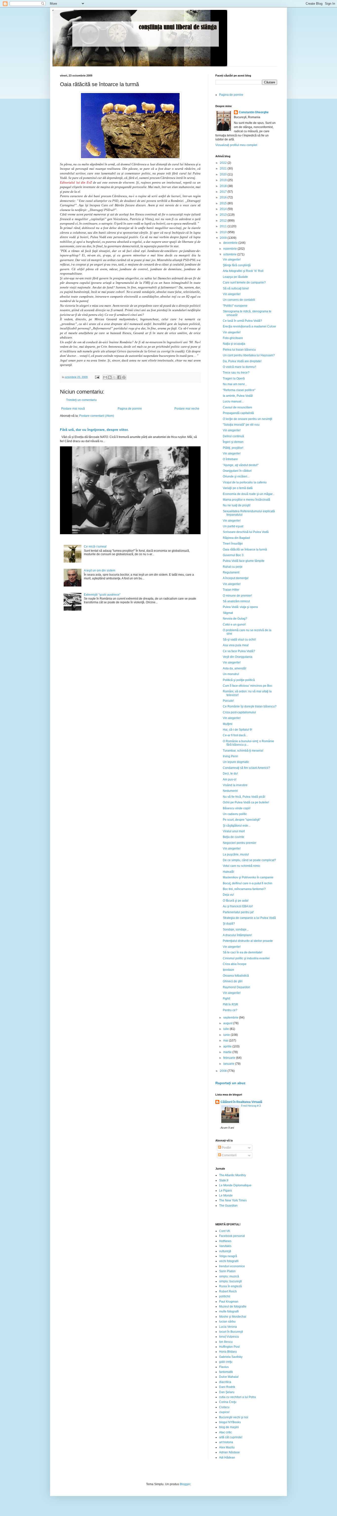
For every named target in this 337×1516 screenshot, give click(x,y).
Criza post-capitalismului (239, 712)
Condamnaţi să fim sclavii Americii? (246, 768)
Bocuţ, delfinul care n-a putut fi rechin (247, 883)
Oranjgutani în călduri (237, 471)
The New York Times (233, 1200)
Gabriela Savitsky (231, 1357)
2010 (223, 232)
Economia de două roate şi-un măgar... (249, 494)
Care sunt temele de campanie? (244, 282)
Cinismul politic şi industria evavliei (246, 958)
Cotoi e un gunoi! (234, 624)
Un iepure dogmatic (236, 762)
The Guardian (228, 1205)
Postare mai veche (186, 408)
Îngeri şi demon (233, 442)
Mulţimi (227, 724)
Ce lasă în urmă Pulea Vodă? (242, 320)
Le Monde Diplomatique (235, 1185)
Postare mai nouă (73, 408)
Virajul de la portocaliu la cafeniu (245, 482)
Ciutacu (224, 1407)
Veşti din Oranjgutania (237, 657)
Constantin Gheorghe (254, 112)
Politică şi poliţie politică (239, 680)
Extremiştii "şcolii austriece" (102, 594)
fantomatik (226, 1372)
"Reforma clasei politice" (239, 390)
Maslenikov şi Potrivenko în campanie (248, 877)
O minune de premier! (237, 595)
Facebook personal (232, 1236)
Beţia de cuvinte (233, 837)
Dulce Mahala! (229, 1377)
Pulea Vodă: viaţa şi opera (240, 607)
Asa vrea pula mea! (236, 645)
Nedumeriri (230, 791)
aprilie (227, 1046)
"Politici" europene (235, 305)
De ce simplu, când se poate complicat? (249, 860)
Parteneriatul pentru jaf (238, 912)
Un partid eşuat (233, 526)
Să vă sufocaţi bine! (236, 288)
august (228, 1023)
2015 (223, 203)
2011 (223, 226)
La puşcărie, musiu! (236, 854)
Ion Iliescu (226, 1342)
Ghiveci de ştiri (233, 981)
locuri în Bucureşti (231, 1331)
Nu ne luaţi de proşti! (236, 505)
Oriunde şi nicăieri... (236, 476)
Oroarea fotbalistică (236, 975)
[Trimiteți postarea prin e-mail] (97, 377)
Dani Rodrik (227, 1387)
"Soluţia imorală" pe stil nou (241, 424)
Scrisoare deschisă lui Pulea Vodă (246, 532)
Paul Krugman (228, 1301)
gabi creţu (225, 1362)
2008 (223, 1071)
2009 (223, 238)
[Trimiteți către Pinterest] (123, 377)
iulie (226, 1029)
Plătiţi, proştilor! (233, 448)
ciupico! (224, 1412)
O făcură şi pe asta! (235, 900)
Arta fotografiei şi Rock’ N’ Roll (243, 271)
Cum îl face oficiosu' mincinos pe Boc (247, 685)
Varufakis (225, 1246)
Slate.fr (223, 1180)
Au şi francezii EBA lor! (238, 906)
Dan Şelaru (226, 1392)
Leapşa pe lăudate (235, 277)
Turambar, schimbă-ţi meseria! (243, 750)
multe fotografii (229, 1311)
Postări (226, 1147)
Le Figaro (225, 1190)
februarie (229, 1058)
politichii (224, 1296)
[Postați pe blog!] (109, 377)
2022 (223, 163)
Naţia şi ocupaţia (234, 343)
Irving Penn (230, 756)
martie (227, 1052)
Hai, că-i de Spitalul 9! (237, 729)
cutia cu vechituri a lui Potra (237, 1397)
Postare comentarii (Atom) (96, 415)
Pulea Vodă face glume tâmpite (243, 561)
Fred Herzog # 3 (251, 1105)
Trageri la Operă (234, 378)
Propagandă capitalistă (238, 413)
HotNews (225, 1241)
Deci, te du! (230, 773)
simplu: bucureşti (230, 1281)
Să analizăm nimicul (236, 601)
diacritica (225, 1382)
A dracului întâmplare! (237, 935)
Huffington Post (229, 1346)
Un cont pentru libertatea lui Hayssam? (249, 355)
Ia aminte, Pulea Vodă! (238, 396)
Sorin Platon (227, 1271)
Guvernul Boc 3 (233, 555)
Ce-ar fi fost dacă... (235, 735)
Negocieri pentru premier (239, 843)
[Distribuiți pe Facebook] (119, 377)
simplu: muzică (229, 1276)
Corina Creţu (227, 1402)
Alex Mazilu (227, 1447)
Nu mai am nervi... (235, 384)
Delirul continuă (233, 436)
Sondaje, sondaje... (236, 929)
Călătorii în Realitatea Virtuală (241, 1102)
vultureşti (225, 1251)
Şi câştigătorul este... (236, 825)
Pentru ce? (230, 1010)
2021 (223, 168)
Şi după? (229, 923)
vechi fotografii (229, 1261)
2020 (223, 174)
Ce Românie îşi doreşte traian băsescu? (250, 706)
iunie (227, 1035)
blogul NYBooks (230, 1422)
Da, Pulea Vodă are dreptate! (242, 361)
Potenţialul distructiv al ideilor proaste (248, 941)
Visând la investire (235, 785)
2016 (223, 197)
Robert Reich (228, 1291)
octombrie (230, 254)
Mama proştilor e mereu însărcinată (246, 499)
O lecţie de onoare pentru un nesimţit (247, 419)
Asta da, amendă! (234, 668)
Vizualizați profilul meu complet (236, 145)
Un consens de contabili (239, 300)
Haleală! (228, 871)
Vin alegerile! (232, 259)
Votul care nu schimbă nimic (241, 866)
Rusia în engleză (230, 1286)
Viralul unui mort (234, 831)
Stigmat (228, 613)
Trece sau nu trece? (236, 372)
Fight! (226, 998)
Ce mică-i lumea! (95, 546)
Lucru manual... (233, 401)
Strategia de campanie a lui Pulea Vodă (249, 918)
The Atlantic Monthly (232, 1175)
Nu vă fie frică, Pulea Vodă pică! (244, 796)
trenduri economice (232, 1266)
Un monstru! (231, 674)
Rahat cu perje (233, 566)
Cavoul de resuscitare (237, 407)
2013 (223, 214)
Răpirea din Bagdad (236, 538)
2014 (223, 209)
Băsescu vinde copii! (236, 808)
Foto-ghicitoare (233, 338)
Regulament (231, 572)
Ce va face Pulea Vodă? (239, 651)
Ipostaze (228, 969)
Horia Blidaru (228, 1351)
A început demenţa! (235, 578)
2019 (223, 180)
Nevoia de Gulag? (235, 618)
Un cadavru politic (235, 814)
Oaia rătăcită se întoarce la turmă (245, 549)
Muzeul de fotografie (232, 1306)
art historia (226, 1442)
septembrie (231, 1017)
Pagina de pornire (130, 408)
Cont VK (224, 1231)
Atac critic (225, 1432)
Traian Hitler (231, 589)
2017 (223, 191)
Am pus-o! (229, 779)
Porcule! (228, 700)
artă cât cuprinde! (230, 1437)
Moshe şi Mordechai (232, 1316)
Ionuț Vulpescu (229, 1336)
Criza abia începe (234, 964)
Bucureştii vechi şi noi (233, 1417)
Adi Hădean (227, 1457)
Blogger (185, 1484)
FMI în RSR (230, 1004)
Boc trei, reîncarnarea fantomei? (244, 889)
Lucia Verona (228, 1326)
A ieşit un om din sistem (99, 570)
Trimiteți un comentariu (81, 400)
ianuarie (229, 1063)
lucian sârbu (227, 1321)
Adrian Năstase (229, 1452)
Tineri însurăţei (233, 543)
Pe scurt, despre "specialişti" (242, 819)
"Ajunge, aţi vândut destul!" (241, 465)
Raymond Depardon (236, 987)
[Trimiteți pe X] (114, 377)
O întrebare (230, 459)
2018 (223, 186)
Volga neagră (228, 1256)
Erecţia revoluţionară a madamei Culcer (249, 326)
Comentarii (229, 1155)
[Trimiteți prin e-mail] (105, 377)
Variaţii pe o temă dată (238, 488)
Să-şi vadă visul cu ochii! (239, 639)
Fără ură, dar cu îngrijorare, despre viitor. (94, 430)
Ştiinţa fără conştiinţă (237, 265)
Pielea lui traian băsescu (239, 349)
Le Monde (226, 1195)
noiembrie (230, 248)
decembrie (230, 243)
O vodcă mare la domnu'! (239, 367)
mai (226, 1040)
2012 (223, 220)
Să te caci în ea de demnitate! (242, 952)
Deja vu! (228, 894)
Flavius (224, 1367)
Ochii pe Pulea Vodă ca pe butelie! (246, 802)
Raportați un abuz (230, 1083)
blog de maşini (229, 1427)
